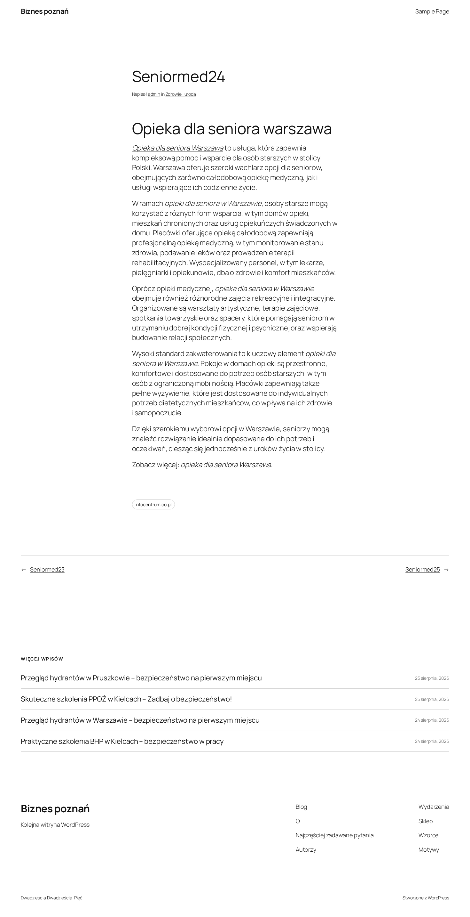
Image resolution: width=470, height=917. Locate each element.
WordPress (438, 898)
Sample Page (432, 11)
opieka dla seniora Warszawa (226, 464)
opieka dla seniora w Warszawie (264, 288)
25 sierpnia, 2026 (432, 678)
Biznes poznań (45, 11)
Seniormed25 (422, 569)
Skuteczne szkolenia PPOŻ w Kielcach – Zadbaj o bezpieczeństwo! (126, 699)
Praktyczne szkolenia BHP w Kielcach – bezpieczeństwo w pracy (122, 741)
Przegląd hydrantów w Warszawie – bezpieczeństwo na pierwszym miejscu (140, 720)
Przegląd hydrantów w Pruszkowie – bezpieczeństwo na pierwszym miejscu (141, 678)
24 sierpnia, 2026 (432, 720)
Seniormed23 (47, 569)
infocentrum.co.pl (153, 504)
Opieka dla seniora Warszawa (177, 148)
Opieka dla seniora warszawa (232, 128)
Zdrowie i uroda (181, 94)
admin (154, 94)
